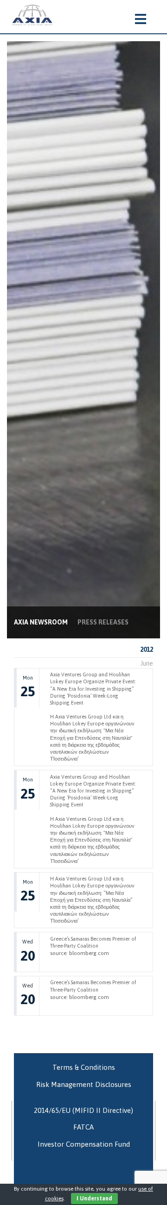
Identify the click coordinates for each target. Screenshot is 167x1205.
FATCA (83, 1127)
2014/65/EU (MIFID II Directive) (83, 1110)
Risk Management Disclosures (83, 1084)
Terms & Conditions (83, 1067)
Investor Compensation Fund (84, 1144)
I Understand (94, 1198)
